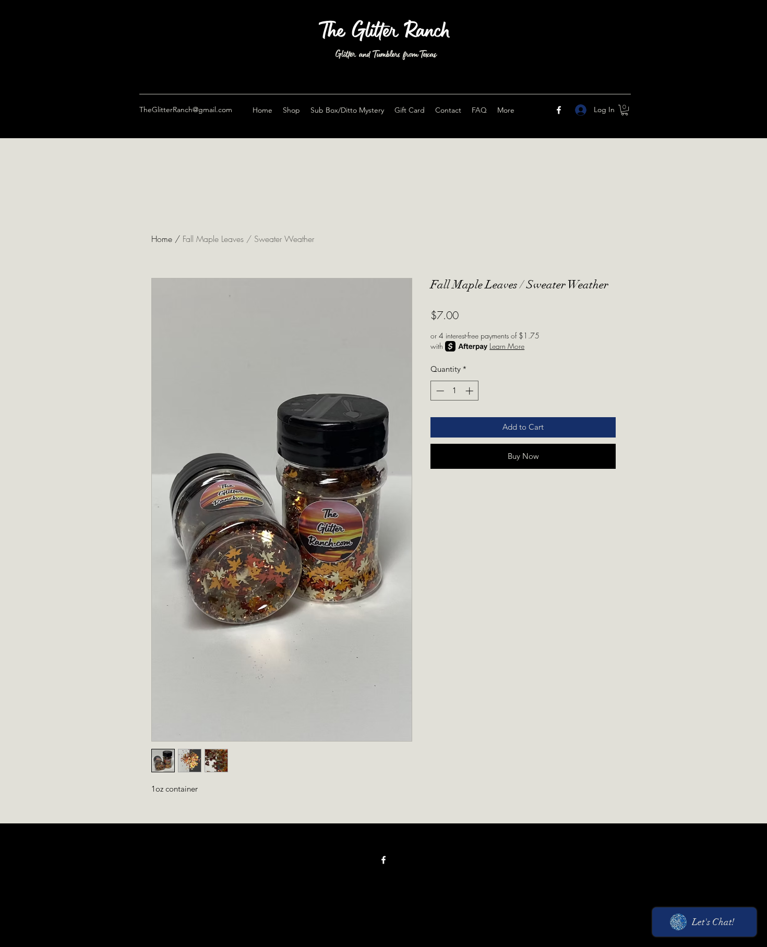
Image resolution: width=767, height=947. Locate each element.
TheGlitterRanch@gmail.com (185, 109)
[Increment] (470, 390)
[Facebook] (559, 110)
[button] (624, 110)
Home (161, 239)
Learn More (506, 346)
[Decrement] (439, 390)
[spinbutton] (454, 390)
